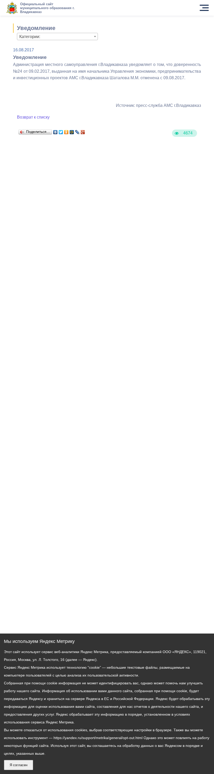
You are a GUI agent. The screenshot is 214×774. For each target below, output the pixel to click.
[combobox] (57, 36)
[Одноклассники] (66, 131)
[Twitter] (61, 131)
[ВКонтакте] (55, 131)
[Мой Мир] (72, 131)
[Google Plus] (83, 131)
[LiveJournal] (77, 131)
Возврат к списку (33, 117)
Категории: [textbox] (29, 36)
